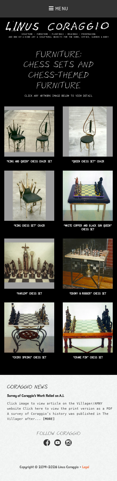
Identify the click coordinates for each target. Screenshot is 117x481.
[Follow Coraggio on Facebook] (47, 444)
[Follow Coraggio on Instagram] (69, 444)
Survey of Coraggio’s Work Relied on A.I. (35, 395)
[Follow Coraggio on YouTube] (58, 444)
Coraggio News (27, 386)
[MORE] (49, 419)
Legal (85, 467)
